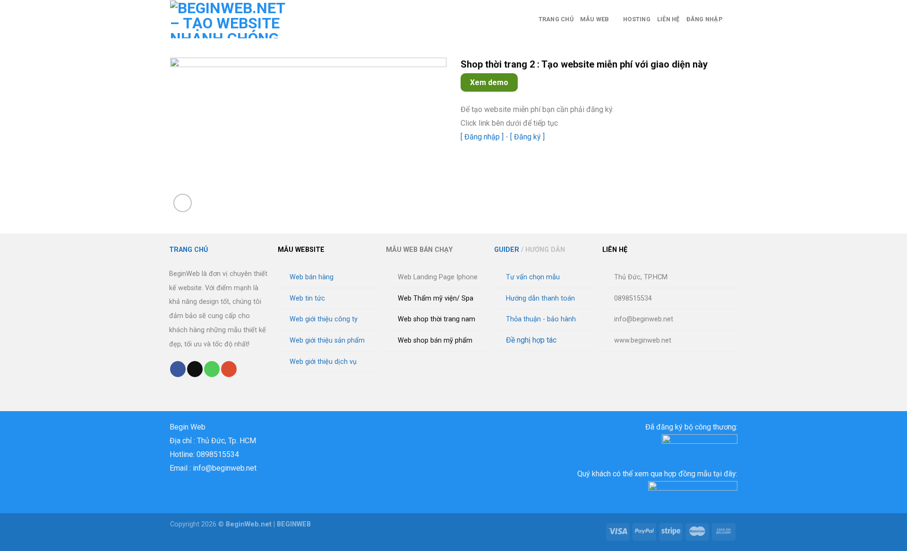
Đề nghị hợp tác (531, 340)
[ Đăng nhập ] (482, 136)
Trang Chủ (556, 19)
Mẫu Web (594, 19)
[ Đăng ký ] (527, 136)
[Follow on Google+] (229, 369)
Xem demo (489, 82)
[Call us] (212, 369)
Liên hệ (668, 19)
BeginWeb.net (249, 524)
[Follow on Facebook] (178, 369)
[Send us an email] (195, 369)
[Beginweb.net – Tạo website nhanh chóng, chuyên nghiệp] (232, 19)
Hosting (636, 19)
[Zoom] (182, 203)
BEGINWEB (294, 524)
